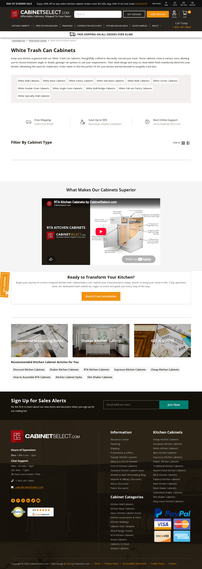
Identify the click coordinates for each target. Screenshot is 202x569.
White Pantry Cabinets (81, 80)
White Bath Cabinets (139, 80)
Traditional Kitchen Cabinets (168, 465)
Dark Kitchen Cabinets (165, 483)
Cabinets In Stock (119, 543)
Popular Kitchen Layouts (123, 457)
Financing (115, 443)
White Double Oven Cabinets (33, 88)
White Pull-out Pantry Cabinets (135, 88)
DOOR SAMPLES (140, 25)
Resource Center (119, 439)
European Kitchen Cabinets (167, 443)
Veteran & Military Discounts (125, 479)
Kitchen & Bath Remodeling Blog (128, 474)
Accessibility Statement (134, 563)
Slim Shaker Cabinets (99, 377)
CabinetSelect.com (18, 40)
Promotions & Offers (121, 452)
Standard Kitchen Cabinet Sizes (127, 470)
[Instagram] (23, 501)
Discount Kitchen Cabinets (29, 369)
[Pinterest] (18, 501)
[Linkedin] (28, 501)
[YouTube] (38, 501)
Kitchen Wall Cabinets (122, 504)
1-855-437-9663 (181, 27)
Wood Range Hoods (121, 530)
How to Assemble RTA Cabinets (32, 377)
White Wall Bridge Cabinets (100, 88)
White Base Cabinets (54, 80)
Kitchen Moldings (119, 521)
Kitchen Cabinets (119, 548)
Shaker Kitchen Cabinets (64, 369)
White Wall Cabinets (28, 80)
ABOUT (155, 25)
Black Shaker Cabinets (165, 488)
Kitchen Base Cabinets (122, 508)
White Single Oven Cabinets (68, 88)
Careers (172, 563)
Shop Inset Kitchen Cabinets (168, 501)
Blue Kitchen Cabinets (165, 452)
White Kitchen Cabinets (38, 40)
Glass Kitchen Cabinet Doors (125, 513)
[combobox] (98, 14)
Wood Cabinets (118, 539)
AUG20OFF (141, 3)
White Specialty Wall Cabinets (34, 95)
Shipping (114, 448)
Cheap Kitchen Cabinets (165, 369)
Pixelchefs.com (82, 563)
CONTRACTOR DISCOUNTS (89, 25)
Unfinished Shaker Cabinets (168, 492)
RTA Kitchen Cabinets (96, 369)
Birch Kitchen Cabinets (165, 474)
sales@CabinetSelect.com (29, 487)
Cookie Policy (157, 563)
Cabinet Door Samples (122, 526)
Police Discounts (119, 488)
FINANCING (67, 25)
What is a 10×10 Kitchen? (124, 461)
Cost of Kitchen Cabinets (123, 465)
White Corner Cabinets (165, 80)
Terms (97, 563)
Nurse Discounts (119, 483)
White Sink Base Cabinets (110, 80)
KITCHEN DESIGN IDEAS (117, 25)
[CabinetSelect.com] (41, 14)
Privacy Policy (112, 563)
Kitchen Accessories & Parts (125, 517)
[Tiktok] (33, 501)
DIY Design (134, 14)
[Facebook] (13, 501)
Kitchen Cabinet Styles (69, 377)
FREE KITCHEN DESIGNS (47, 25)
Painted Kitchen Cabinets (166, 479)
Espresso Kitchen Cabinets (130, 369)
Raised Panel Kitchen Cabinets (169, 470)
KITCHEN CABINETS (21, 25)
